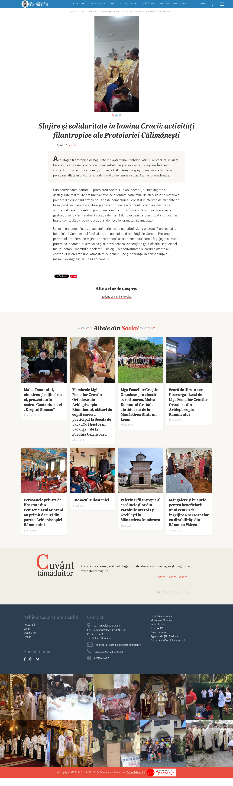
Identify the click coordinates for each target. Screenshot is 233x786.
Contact (203, 3)
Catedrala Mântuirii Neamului (168, 640)
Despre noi (30, 632)
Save (75, 276)
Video (134, 3)
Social (82, 11)
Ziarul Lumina (158, 632)
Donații (28, 637)
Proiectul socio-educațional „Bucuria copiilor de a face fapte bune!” (116, 703)
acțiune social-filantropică (116, 296)
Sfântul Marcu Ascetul (174, 577)
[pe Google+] (30, 659)
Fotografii (29, 624)
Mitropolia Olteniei (161, 620)
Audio (123, 3)
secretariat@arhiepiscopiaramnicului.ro (118, 645)
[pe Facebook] (25, 659)
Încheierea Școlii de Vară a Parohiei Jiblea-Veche (209, 700)
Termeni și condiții (136, 772)
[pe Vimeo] (37, 659)
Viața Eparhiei (23, 689)
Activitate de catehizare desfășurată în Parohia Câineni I (70, 700)
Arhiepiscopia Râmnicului (51, 617)
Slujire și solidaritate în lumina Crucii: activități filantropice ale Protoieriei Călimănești (131, 11)
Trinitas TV (157, 628)
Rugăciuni (80, 3)
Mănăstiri (148, 3)
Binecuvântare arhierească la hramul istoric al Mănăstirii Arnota (69, 750)
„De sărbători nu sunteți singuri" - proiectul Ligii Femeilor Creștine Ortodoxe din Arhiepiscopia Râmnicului (116, 755)
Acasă (63, 11)
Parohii (164, 3)
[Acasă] (41, 5)
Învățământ (209, 689)
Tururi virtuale (183, 3)
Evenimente (98, 3)
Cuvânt (55, 564)
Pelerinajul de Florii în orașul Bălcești (210, 745)
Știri (112, 3)
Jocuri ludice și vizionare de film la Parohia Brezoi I (163, 747)
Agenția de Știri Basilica (164, 636)
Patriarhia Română (161, 616)
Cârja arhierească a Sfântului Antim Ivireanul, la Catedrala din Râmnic (23, 750)
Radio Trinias (158, 624)
